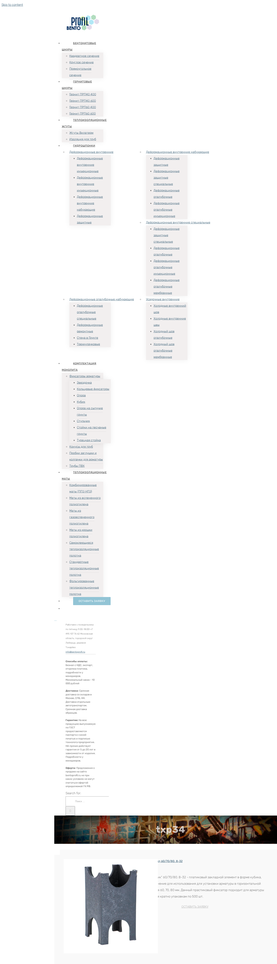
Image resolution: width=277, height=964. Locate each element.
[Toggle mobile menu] (55, 619)
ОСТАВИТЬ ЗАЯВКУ (194, 906)
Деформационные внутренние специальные (178, 222)
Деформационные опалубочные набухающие (101, 299)
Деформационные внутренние (91, 152)
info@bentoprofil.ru (75, 652)
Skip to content (12, 5)
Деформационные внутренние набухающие (177, 152)
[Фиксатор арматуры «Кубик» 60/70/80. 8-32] (88, 907)
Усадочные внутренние (163, 299)
